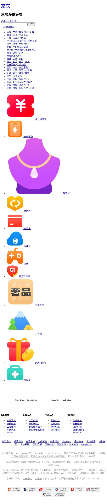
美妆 (9, 47)
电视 (21, 32)
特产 (27, 44)
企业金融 (29, 88)
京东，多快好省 (9, 21)
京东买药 (11, 64)
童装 (21, 61)
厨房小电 (21, 41)
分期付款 (55, 426)
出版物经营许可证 (62, 462)
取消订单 (77, 433)
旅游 (21, 79)
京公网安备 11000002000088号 (17, 453)
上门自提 (33, 420)
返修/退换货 (78, 430)
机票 (9, 79)
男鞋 (9, 58)
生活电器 (11, 41)
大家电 (10, 433)
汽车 (15, 67)
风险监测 (37, 444)
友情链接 (91, 441)
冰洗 (9, 32)
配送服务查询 (35, 426)
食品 (9, 44)
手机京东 (78, 441)
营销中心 (66, 441)
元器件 (10, 50)
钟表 (21, 73)
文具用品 (23, 35)
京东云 (38, 478)
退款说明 (77, 426)
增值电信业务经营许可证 (92, 473)
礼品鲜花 (17, 82)
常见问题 (11, 430)
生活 (27, 79)
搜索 (31, 24)
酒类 (15, 44)
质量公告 (49, 444)
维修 (15, 85)
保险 (21, 88)
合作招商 (42, 441)
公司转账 (55, 430)
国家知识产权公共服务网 (59, 494)
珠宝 (27, 73)
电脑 (9, 35)
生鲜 (21, 44)
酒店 (15, 79)
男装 (9, 61)
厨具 (19, 55)
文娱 (15, 70)
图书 (9, 70)
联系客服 (30, 441)
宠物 (25, 47)
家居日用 (11, 55)
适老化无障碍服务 (47, 494)
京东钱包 (27, 478)
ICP (59, 453)
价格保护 (77, 423)
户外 (21, 58)
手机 (9, 38)
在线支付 (55, 423)
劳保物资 (19, 50)
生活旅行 (11, 426)
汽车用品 (23, 67)
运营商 (16, 38)
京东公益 (73, 444)
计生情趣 (21, 64)
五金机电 (30, 50)
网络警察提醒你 (30, 489)
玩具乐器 (17, 76)
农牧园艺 (27, 82)
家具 (21, 53)
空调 (15, 32)
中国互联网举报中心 (61, 489)
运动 (15, 58)
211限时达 (34, 423)
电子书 (28, 70)
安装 (9, 85)
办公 (15, 35)
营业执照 (72, 473)
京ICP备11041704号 (44, 453)
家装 (9, 53)
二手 (27, 85)
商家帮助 (54, 441)
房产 (9, 67)
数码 (23, 38)
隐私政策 (61, 444)
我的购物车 (8, 27)
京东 (5, 5)
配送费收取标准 (36, 430)
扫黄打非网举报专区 (93, 489)
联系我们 (18, 441)
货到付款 (55, 420)
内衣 (27, 61)
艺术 (9, 82)
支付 (9, 88)
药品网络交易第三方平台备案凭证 (48, 456)
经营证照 (91, 470)
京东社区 (25, 444)
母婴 (9, 76)
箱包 (15, 73)
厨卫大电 (29, 32)
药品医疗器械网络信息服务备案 (80, 453)
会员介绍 (11, 423)
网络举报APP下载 (77, 489)
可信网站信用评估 (14, 489)
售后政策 (77, 420)
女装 (15, 61)
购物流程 (11, 420)
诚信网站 (45, 489)
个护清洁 (17, 47)
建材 (15, 53)
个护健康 (32, 41)
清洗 (21, 85)
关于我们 (6, 441)
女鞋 (9, 73)
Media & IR (86, 444)
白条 (15, 88)
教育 (21, 70)
